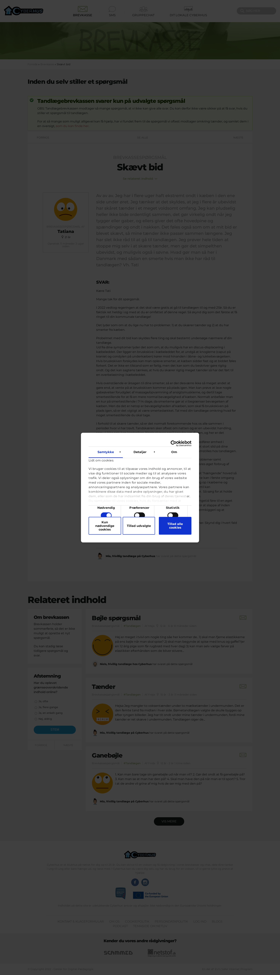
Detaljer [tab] (140, 452)
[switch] (139, 515)
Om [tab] (174, 452)
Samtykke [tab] (106, 452)
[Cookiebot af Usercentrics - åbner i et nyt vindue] (174, 443)
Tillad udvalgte (139, 525)
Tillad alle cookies (175, 525)
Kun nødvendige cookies (104, 525)
